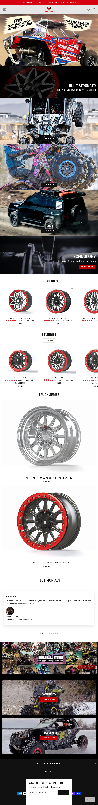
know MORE (87, 267)
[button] (11, 320)
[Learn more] (49, 697)
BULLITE (49, 772)
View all (49, 340)
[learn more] (49, 736)
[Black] (22, 386)
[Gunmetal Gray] (19, 386)
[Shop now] (49, 121)
